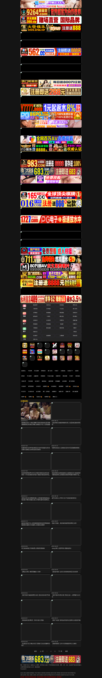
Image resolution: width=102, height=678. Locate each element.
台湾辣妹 (35, 312)
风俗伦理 (75, 335)
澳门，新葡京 (46, 391)
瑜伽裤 (61, 324)
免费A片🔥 (31, 396)
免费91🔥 (23, 396)
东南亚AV (75, 312)
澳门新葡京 (72, 381)
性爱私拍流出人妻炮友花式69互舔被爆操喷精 (65, 448)
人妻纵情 (62, 335)
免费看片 (54, 391)
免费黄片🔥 (47, 396)
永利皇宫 (38, 386)
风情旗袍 (35, 324)
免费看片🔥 (46, 386)
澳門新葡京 (31, 386)
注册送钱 (63, 370)
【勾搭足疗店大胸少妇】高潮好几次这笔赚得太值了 (35, 644)
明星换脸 (48, 324)
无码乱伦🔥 (76, 386)
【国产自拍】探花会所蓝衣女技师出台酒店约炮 (66, 620)
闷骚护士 (75, 324)
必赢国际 (36, 376)
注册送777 (70, 370)
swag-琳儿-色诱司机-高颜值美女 (61, 548)
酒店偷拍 (77, 376)
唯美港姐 (62, 312)
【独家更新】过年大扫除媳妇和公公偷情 (64, 643)
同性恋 (75, 331)
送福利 (76, 370)
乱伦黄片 (37, 381)
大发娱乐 (23, 386)
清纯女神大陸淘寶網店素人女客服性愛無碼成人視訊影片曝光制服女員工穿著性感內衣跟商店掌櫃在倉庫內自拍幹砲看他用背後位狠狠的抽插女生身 (35, 500)
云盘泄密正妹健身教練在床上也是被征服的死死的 (66, 423)
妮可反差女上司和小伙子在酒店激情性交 (64, 498)
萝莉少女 (75, 305)
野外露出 (75, 316)
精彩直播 (65, 376)
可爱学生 (62, 320)
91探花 (48, 316)
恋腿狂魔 (75, 320)
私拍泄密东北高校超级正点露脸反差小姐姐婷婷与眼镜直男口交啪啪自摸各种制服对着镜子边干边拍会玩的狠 (66, 474)
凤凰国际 (43, 376)
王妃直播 (30, 381)
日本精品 (48, 308)
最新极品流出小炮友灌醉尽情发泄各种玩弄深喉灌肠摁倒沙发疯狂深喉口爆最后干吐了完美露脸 (35, 423)
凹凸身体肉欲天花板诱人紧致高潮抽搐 (33, 548)
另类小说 (35, 339)
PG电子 (56, 370)
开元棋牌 (36, 370)
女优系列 (48, 320)
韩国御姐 (48, 312)
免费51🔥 (68, 386)
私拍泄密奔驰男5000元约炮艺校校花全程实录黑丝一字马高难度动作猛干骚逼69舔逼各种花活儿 (35, 474)
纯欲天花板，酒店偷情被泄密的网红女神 (64, 523)
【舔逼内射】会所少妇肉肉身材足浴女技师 (65, 572)
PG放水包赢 (50, 376)
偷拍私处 (44, 381)
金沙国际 (38, 391)
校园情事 (48, 335)
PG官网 (30, 370)
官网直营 (43, 370)
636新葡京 (53, 386)
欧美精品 (62, 305)
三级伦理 (35, 308)
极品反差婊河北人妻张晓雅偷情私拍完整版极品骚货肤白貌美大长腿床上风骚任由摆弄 (35, 524)
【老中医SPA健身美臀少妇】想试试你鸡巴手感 (35, 595)
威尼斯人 (23, 370)
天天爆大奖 (31, 391)
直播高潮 (58, 376)
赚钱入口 (55, 396)
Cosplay (62, 308)
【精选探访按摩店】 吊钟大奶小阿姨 (32, 620)
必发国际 (64, 381)
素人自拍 (75, 308)
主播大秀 (23, 381)
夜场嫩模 (57, 381)
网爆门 (75, 328)
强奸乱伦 (48, 305)
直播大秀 (68, 391)
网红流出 (62, 316)
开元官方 (23, 391)
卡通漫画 (35, 328)
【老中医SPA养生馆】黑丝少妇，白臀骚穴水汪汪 (66, 596)
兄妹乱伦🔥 (39, 396)
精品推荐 (35, 305)
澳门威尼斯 (75, 391)
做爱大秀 (61, 391)
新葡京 (23, 376)
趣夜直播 (51, 381)
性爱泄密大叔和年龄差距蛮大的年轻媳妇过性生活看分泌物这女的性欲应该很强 (35, 448)
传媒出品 (35, 331)
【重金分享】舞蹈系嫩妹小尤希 (31, 572)
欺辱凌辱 (35, 316)
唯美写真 (62, 328)
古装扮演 (35, 320)
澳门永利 (50, 370)
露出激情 (48, 328)
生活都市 (35, 335)
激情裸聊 (61, 386)
